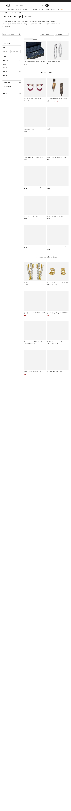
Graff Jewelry (16, 12)
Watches (41, 9)
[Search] (19, 34)
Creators (7, 12)
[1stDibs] (7, 5)
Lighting (25, 9)
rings (35, 24)
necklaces (31, 24)
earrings (39, 24)
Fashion (47, 9)
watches (53, 24)
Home (3, 12)
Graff (11, 12)
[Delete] (31, 39)
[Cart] (67, 5)
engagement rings (24, 24)
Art (30, 9)
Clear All (35, 39)
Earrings (21, 12)
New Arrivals (11, 9)
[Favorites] (64, 5)
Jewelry (35, 9)
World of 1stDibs (55, 9)
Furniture (18, 9)
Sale (62, 9)
